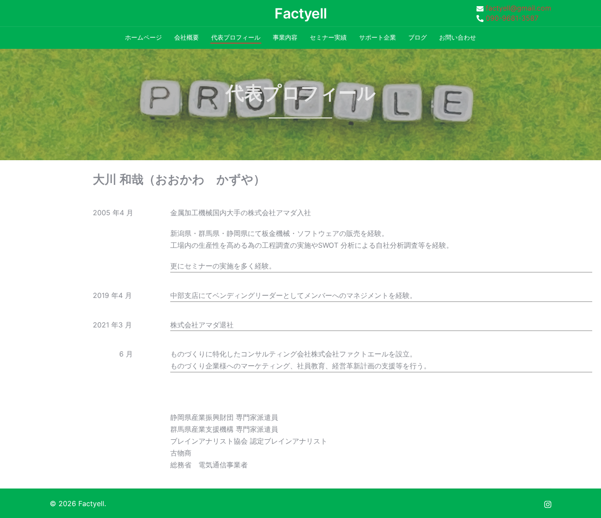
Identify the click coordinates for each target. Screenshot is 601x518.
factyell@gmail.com (518, 8)
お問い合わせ (457, 37)
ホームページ (143, 37)
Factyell (301, 13)
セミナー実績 (328, 37)
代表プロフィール (235, 37)
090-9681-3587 (512, 18)
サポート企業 (377, 37)
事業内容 (285, 37)
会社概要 (186, 37)
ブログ (417, 37)
